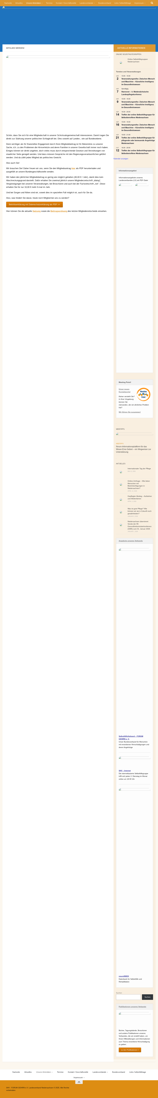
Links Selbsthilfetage (122, 3)
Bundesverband (104, 3)
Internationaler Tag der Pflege (139, 469)
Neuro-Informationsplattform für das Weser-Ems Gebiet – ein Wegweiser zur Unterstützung (133, 449)
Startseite (8, 3)
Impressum (139, 3)
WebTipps (120, 444)
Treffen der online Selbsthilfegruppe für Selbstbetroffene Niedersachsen (138, 116)
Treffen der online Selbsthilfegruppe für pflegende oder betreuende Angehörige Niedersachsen (138, 140)
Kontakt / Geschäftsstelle (66, 3)
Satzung (37, 211)
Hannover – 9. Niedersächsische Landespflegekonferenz (135, 93)
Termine (49, 3)
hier (73, 168)
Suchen (119, 993)
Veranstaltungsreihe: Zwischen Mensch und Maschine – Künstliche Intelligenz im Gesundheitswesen (138, 81)
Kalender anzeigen (121, 158)
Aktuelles (19, 3)
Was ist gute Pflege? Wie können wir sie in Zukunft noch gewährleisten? (139, 511)
